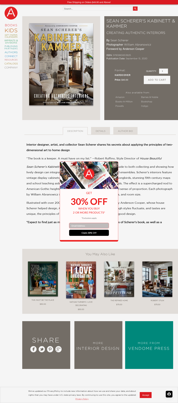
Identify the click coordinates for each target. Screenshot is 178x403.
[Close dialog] (114, 165)
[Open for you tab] (169, 394)
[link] (89, 174)
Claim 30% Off (89, 232)
